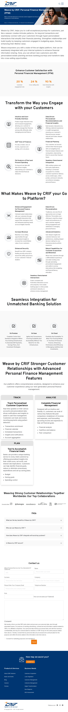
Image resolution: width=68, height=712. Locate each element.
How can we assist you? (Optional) (44, 596)
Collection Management (31, 683)
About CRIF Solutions (9, 673)
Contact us (30, 661)
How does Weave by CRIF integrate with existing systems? (25, 536)
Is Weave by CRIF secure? (14, 543)
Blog (5, 679)
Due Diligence (28, 689)
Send (34, 642)
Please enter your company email (14, 585)
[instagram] (60, 705)
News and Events (9, 676)
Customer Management (31, 679)
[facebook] (63, 705)
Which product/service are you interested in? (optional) (17, 568)
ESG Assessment (29, 692)
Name (36, 568)
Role (5, 593)
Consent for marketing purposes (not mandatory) (20, 638)
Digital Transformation (30, 686)
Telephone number (40, 585)
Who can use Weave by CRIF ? (16, 528)
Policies (6, 686)
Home (5, 22)
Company (37, 577)
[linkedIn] (57, 705)
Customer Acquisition (30, 673)
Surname (6, 577)
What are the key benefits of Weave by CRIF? (21, 520)
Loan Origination (29, 676)
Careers (6, 683)
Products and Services (13, 22)
